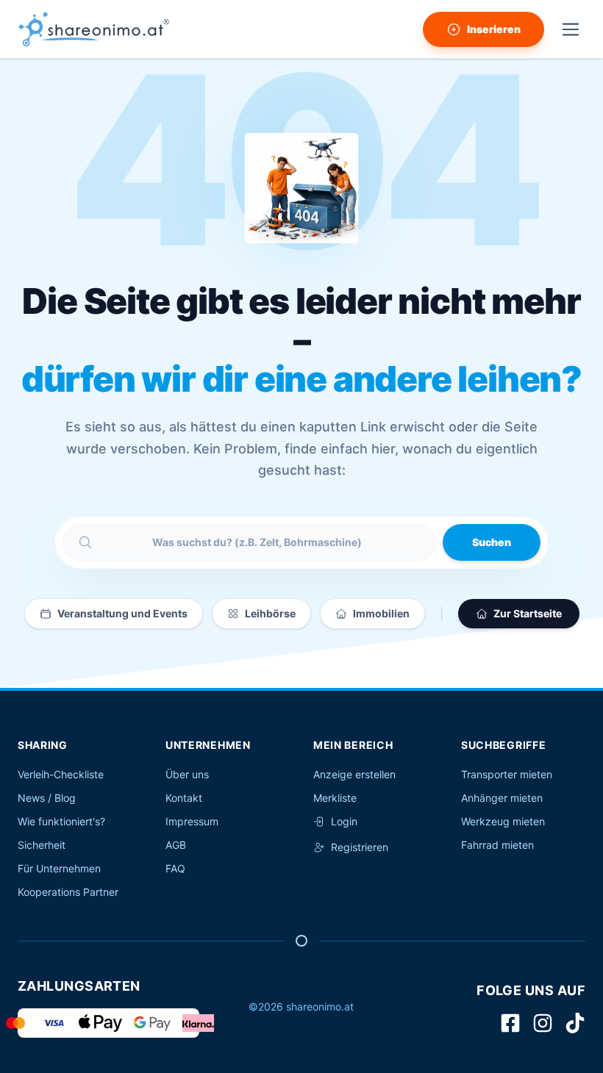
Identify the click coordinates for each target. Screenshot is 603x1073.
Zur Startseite (527, 613)
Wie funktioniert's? (61, 821)
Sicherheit (41, 845)
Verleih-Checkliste (61, 774)
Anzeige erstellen (354, 774)
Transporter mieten (506, 774)
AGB (175, 845)
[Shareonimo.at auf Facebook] (510, 1023)
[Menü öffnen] (570, 29)
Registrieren (359, 847)
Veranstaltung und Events (122, 613)
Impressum (191, 821)
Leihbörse (270, 613)
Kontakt (183, 798)
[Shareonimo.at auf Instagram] (542, 1023)
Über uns (187, 774)
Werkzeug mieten (503, 821)
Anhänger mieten (502, 798)
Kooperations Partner (68, 892)
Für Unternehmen (59, 868)
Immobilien (381, 613)
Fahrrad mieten (497, 845)
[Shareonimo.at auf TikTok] (575, 1023)
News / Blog (47, 798)
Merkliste (335, 798)
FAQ (175, 868)
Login (344, 821)
